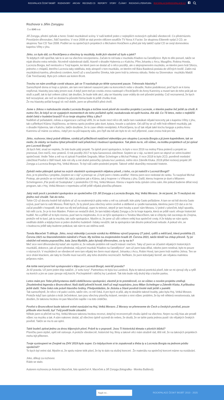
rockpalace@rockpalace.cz (170, 3)
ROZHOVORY (64, 3)
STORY (113, 3)
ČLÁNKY (123, 3)
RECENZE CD (88, 3)
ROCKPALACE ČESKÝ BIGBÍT (41, 3)
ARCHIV (76, 3)
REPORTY (102, 3)
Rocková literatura (140, 3)
